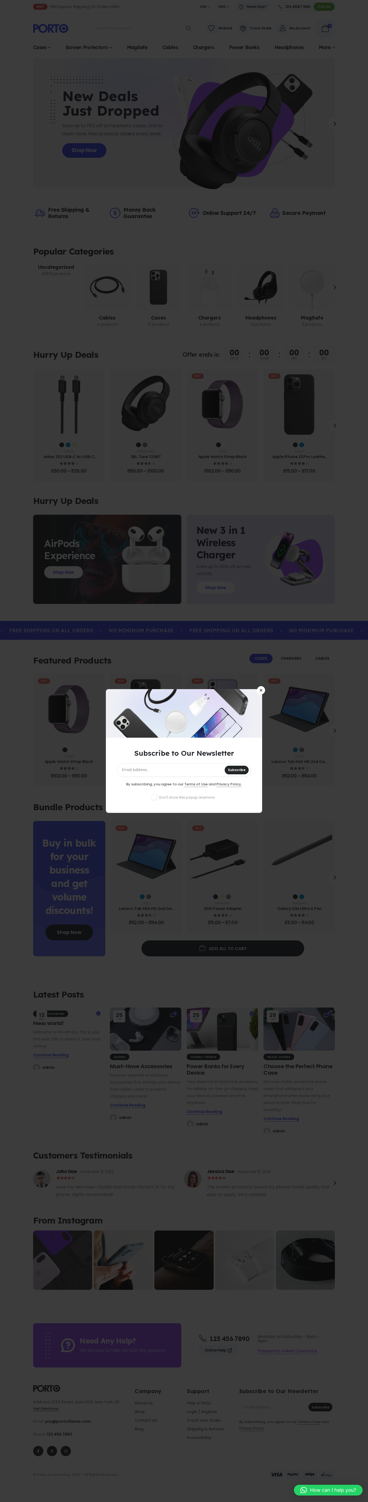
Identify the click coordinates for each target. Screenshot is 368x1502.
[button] (328, 1490)
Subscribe (236, 770)
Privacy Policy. (229, 784)
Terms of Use (196, 784)
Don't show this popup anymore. (187, 797)
